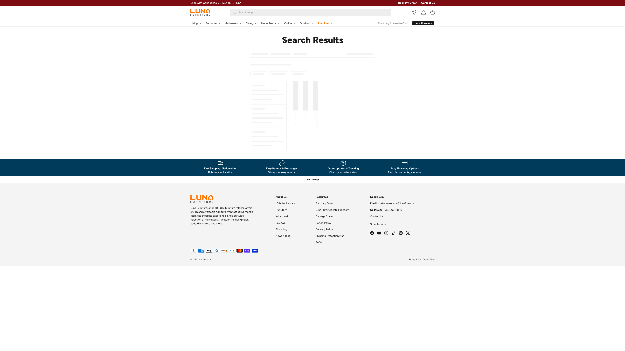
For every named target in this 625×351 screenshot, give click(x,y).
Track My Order (407, 2)
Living (194, 23)
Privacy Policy (415, 259)
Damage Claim (324, 216)
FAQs (319, 242)
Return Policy (323, 222)
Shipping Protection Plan (330, 235)
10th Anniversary (285, 203)
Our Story (281, 209)
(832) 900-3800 (392, 209)
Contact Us (428, 2)
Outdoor (305, 23)
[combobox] (310, 12)
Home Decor (268, 23)
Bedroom (211, 23)
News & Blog (283, 235)
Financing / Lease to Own (392, 23)
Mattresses (231, 23)
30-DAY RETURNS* (229, 2)
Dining (249, 23)
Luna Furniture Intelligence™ (332, 209)
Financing (281, 229)
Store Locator (378, 224)
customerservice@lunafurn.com (396, 203)
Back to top (312, 179)
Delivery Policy (324, 229)
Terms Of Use (429, 259)
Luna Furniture (204, 259)
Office (288, 23)
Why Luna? (282, 216)
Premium (323, 23)
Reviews (280, 222)
